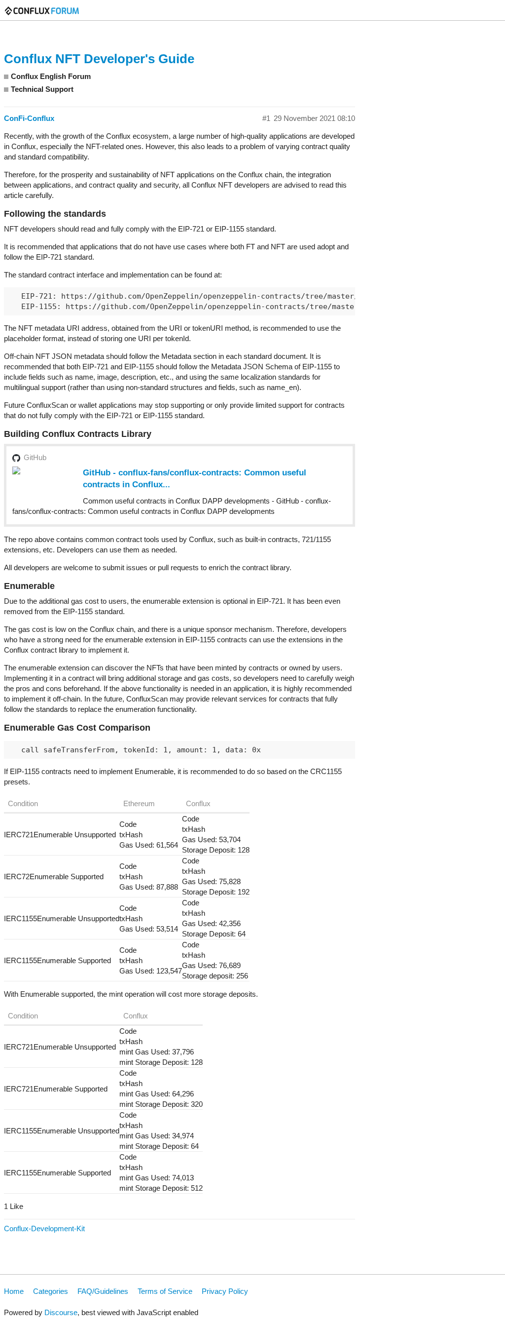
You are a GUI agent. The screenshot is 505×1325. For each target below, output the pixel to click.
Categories (50, 1291)
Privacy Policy (225, 1291)
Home (14, 1291)
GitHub (35, 457)
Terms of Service (165, 1291)
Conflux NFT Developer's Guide (99, 58)
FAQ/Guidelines (102, 1291)
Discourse (60, 1312)
